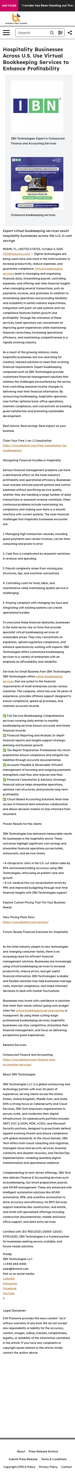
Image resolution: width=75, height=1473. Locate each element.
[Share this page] (69, 32)
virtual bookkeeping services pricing (40, 1010)
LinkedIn (9, 1278)
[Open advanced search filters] (60, 33)
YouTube (9, 1293)
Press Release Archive (43, 1451)
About (21, 1451)
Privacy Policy (48, 1467)
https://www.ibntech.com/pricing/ (26, 922)
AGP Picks (9, 5)
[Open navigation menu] (6, 32)
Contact (66, 1467)
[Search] (52, 33)
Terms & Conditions (53, 1459)
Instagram (10, 1283)
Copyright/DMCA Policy (19, 1467)
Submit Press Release (23, 1459)
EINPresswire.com (16, 254)
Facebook (10, 1288)
